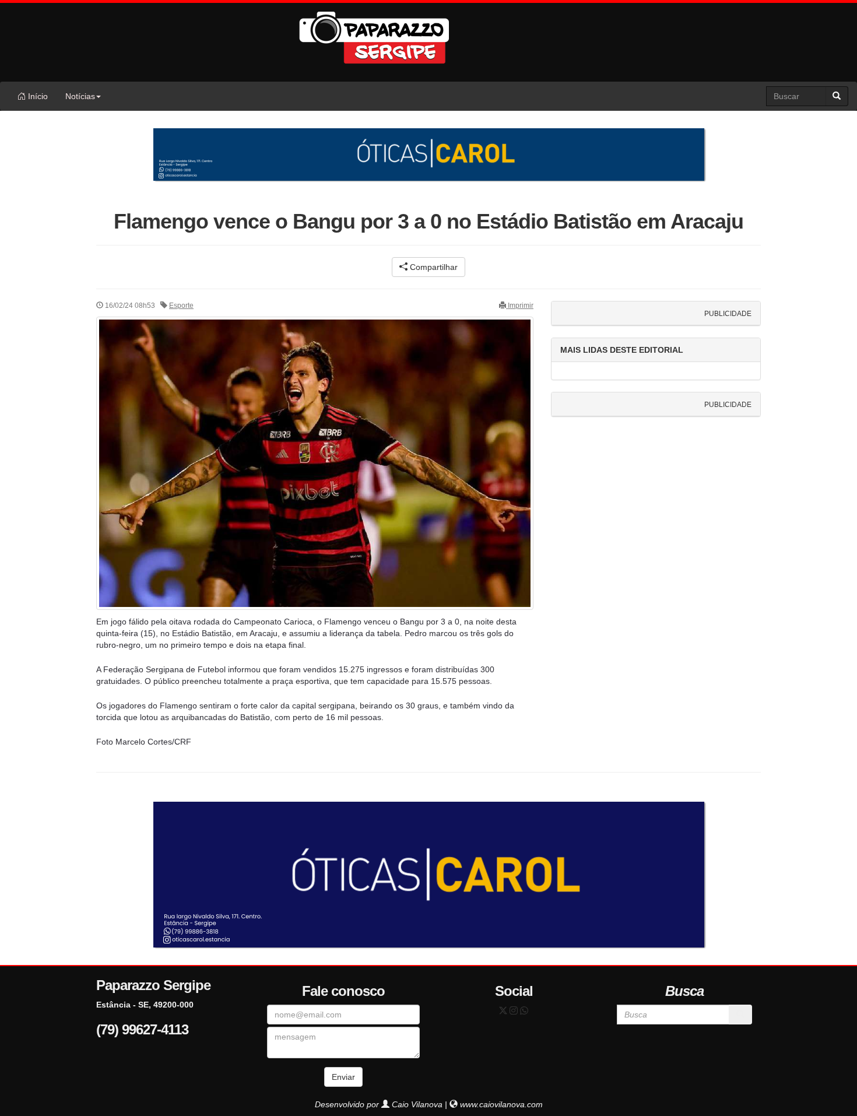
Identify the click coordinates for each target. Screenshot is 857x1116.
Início (37, 96)
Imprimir (519, 305)
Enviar (343, 1077)
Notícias (80, 96)
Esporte (181, 305)
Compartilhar (433, 267)
